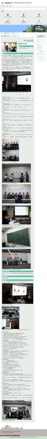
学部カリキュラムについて (41, 42)
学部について (39, 38)
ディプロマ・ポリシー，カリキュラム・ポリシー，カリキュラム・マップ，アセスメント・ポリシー (41, 58)
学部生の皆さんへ (7, 33)
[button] (8, 16)
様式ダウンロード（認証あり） (15, 435)
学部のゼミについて (40, 44)
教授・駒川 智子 (5, 278)
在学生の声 (39, 49)
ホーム (2, 33)
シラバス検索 (39, 51)
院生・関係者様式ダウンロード (5, 435)
